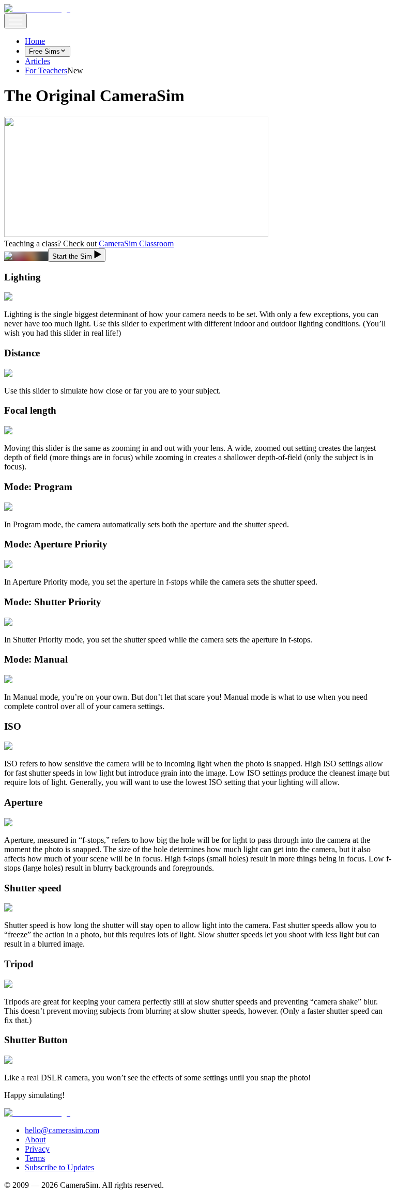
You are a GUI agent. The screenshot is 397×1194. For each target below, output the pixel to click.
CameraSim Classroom (136, 243)
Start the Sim (72, 256)
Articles (37, 61)
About (35, 1139)
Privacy (37, 1148)
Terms (35, 1158)
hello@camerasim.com (62, 1130)
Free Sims (44, 51)
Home (35, 41)
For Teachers (46, 70)
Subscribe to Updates (59, 1167)
